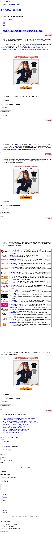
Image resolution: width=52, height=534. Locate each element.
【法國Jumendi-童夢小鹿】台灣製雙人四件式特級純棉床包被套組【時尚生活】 (20, 423)
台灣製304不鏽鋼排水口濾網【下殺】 (11, 432)
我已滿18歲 (3, 531)
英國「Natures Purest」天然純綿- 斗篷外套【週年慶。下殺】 (16, 424)
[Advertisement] (26, 132)
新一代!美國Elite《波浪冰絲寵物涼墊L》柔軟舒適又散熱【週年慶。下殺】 (19, 421)
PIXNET (16, 516)
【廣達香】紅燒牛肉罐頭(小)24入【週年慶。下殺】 (14, 426)
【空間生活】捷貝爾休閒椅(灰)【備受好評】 (13, 419)
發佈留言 (2, 462)
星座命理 (11, 19)
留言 (11, 446)
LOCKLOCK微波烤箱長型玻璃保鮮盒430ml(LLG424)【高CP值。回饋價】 (19, 418)
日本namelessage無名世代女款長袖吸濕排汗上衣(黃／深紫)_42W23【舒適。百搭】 (21, 429)
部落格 (4, 23)
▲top (2, 452)
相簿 (4, 22)
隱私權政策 (33, 516)
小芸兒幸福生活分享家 (11, 10)
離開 (7, 531)
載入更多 (2, 454)
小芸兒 (2, 439)
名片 (4, 25)
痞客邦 (8, 446)
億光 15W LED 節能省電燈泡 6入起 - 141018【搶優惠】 (15, 430)
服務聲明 (38, 516)
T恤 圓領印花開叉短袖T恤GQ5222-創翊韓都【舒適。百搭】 (23, 31)
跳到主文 (3, 13)
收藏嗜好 (10, 450)
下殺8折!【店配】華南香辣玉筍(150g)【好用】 (13, 427)
